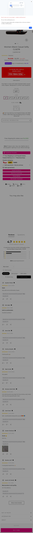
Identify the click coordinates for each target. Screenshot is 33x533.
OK (30, 27)
